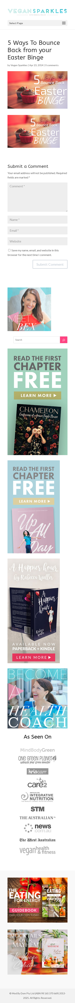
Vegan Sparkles (19, 65)
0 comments (52, 65)
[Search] (64, 339)
